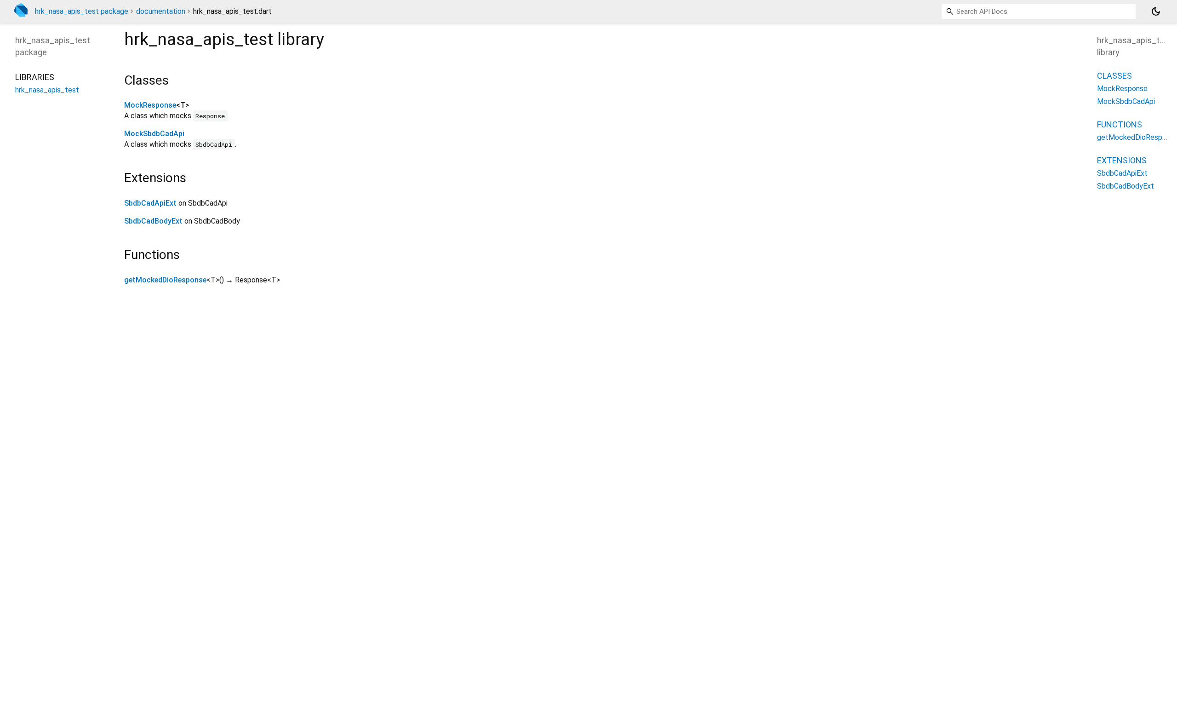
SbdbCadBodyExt (153, 221)
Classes (1114, 75)
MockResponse (150, 105)
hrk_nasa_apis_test (47, 90)
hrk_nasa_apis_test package (81, 11)
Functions (1119, 124)
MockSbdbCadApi (154, 133)
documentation (160, 11)
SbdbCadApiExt (150, 203)
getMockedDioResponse (165, 280)
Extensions (1122, 160)
